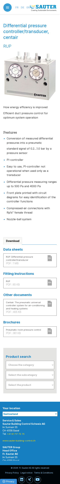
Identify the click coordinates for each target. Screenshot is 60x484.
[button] (8, 481)
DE (22, 7)
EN (28, 7)
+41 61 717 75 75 (15, 434)
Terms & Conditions (43, 472)
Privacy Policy (12, 472)
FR (16, 7)
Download (12, 241)
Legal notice (26, 472)
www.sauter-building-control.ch (19, 440)
